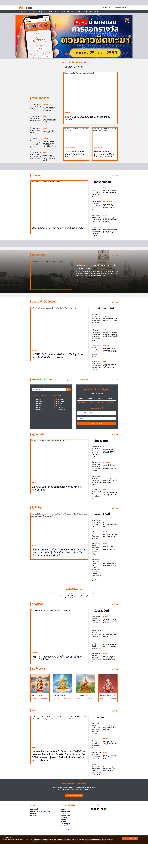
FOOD (34, 546)
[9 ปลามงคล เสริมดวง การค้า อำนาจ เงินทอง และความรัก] (96, 535)
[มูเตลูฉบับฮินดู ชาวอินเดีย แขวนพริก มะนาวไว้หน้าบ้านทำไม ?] (96, 633)
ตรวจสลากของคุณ (97, 424)
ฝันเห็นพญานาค (40, 401)
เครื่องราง (105, 616)
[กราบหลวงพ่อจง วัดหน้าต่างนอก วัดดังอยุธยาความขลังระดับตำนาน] (96, 206)
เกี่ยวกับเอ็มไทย (34, 816)
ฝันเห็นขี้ (38, 406)
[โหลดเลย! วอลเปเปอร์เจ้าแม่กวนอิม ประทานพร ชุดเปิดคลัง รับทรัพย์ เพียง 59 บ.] (96, 335)
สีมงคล (63, 832)
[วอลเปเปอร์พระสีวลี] (40, 683)
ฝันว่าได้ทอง (39, 410)
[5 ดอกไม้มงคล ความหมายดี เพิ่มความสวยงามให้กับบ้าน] (96, 523)
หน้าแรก (23, 11)
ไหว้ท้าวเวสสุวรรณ (66, 824)
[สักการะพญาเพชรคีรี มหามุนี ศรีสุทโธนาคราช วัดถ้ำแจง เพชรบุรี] (96, 218)
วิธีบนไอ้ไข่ (64, 822)
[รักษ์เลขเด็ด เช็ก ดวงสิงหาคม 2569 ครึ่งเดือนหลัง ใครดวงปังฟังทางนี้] (96, 467)
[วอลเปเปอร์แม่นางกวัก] (85, 683)
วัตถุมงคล (35, 653)
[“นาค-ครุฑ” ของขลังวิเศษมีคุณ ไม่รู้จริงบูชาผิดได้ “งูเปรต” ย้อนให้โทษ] (59, 629)
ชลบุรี (104, 188)
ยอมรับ (125, 838)
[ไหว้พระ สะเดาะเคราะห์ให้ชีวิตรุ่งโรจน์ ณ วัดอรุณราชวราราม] (51, 274)
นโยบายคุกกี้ (34, 809)
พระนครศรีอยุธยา (37, 224)
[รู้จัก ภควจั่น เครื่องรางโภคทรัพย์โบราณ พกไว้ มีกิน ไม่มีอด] (96, 621)
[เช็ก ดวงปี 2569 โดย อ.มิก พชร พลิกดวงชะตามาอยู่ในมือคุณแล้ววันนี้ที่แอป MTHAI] (35, 143)
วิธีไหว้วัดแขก (64, 826)
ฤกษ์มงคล (35, 483)
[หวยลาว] (74, 57)
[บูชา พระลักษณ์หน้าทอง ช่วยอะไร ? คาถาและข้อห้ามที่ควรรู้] (96, 645)
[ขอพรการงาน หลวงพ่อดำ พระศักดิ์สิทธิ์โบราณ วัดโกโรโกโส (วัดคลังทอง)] (96, 231)
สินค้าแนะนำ (106, 8)
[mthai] (25, 8)
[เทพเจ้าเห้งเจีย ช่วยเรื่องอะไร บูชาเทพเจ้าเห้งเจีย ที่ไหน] (35, 119)
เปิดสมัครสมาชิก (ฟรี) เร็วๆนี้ (74, 796)
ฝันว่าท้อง (39, 403)
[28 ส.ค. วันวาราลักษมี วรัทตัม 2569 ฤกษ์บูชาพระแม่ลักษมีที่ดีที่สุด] (59, 459)
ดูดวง (44, 116)
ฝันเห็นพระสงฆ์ (60, 401)
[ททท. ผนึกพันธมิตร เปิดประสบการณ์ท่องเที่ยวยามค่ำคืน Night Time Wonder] (96, 728)
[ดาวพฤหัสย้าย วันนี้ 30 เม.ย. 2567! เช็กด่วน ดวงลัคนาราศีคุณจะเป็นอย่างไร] (35, 156)
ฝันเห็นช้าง (59, 403)
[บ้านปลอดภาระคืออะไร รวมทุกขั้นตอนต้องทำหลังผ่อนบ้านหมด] (96, 743)
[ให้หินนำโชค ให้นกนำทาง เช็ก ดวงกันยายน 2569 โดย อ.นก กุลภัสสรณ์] (104, 136)
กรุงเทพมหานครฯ (70, 148)
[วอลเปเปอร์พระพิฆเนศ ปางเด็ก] (108, 683)
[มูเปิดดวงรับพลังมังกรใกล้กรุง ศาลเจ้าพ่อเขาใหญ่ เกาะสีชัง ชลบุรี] (96, 192)
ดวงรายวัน (64, 818)
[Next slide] (129, 36)
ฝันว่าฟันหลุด (59, 408)
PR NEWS (45, 138)
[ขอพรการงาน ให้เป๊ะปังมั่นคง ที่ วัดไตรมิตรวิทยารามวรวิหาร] (76, 136)
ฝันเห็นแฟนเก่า (60, 399)
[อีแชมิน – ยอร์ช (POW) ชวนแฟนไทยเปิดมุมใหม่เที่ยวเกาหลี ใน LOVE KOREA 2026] (96, 769)
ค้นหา (68, 390)
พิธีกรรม (45, 128)
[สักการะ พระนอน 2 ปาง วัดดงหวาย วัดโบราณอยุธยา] (59, 201)
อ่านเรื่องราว (80, 282)
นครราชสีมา (46, 104)
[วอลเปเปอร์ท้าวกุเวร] (62, 683)
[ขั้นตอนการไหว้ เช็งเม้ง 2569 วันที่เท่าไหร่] (35, 131)
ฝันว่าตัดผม (59, 406)
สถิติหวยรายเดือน (66, 816)
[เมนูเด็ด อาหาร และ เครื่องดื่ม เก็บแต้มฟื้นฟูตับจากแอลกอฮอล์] (96, 756)
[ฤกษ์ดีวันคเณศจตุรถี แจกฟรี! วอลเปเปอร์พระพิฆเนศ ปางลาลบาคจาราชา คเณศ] (96, 319)
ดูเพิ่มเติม (115, 176)
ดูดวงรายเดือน (98, 148)
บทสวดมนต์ (87, 11)
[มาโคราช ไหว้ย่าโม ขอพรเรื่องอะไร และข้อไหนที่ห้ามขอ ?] (35, 107)
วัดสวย (78, 11)
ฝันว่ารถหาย (39, 408)
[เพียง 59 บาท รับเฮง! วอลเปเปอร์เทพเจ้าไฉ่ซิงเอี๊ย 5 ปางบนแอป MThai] (96, 351)
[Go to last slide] (18, 36)
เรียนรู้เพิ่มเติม (133, 838)
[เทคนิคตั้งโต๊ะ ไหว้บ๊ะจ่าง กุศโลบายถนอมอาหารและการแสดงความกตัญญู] (96, 549)
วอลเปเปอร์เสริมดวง (67, 11)
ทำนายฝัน (32, 11)
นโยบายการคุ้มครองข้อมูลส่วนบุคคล (40, 811)
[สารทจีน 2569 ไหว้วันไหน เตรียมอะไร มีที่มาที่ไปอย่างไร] (90, 91)
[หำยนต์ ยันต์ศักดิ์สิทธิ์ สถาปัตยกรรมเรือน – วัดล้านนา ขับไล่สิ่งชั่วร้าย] (96, 658)
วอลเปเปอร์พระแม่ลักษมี (68, 828)
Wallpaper (35, 350)
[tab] (66, 53)
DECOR (105, 520)
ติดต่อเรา (33, 813)
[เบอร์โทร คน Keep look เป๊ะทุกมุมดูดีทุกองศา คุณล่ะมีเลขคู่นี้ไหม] (96, 480)
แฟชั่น (104, 559)
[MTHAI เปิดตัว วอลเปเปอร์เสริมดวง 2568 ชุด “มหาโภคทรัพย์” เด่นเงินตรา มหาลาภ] (59, 327)
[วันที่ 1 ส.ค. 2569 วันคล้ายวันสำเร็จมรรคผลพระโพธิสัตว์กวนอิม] (96, 494)
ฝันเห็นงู (38, 399)
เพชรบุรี (105, 215)
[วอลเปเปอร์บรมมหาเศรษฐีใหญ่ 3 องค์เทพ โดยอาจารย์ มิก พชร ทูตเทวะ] (96, 366)
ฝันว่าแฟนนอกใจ (60, 410)
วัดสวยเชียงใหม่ (65, 811)
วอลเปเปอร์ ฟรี (65, 830)
